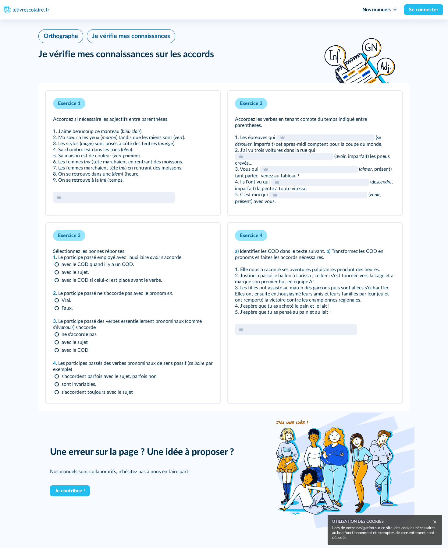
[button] (133, 153)
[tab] (190, 103)
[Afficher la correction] (190, 103)
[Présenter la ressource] (206, 103)
